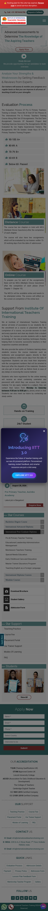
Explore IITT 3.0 (24, 475)
